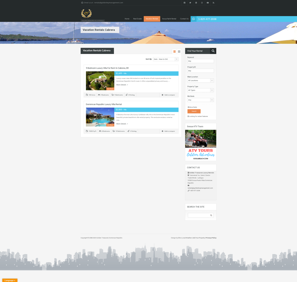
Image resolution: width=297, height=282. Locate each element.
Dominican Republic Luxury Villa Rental (104, 104)
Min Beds (190, 96)
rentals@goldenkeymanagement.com (108, 3)
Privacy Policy (211, 238)
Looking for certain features (198, 116)
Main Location (192, 77)
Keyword (190, 57)
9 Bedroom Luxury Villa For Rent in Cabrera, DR (107, 68)
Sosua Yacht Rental (169, 19)
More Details (121, 85)
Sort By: (149, 59)
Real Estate (137, 19)
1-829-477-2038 (207, 19)
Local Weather (187, 238)
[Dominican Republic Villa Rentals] (86, 15)
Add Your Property (199, 238)
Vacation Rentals (152, 19)
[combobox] (166, 59)
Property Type (192, 86)
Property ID (191, 67)
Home (127, 19)
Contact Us (184, 19)
